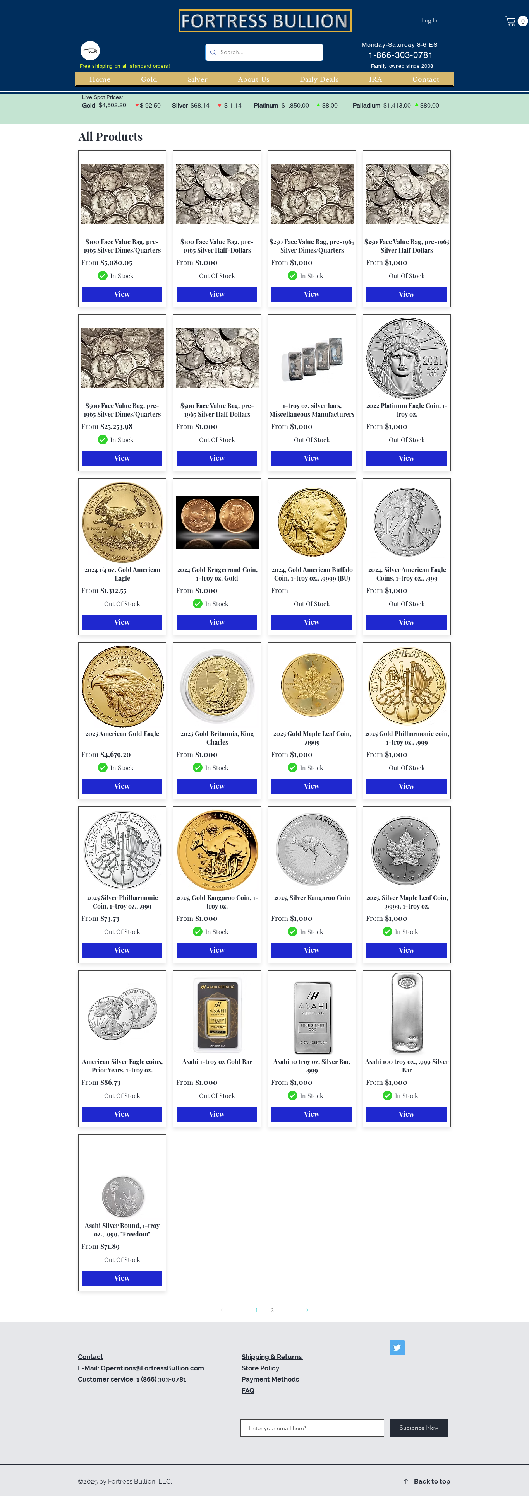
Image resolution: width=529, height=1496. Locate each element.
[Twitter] (397, 1347)
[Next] (307, 1310)
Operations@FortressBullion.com (151, 1368)
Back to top (432, 1481)
